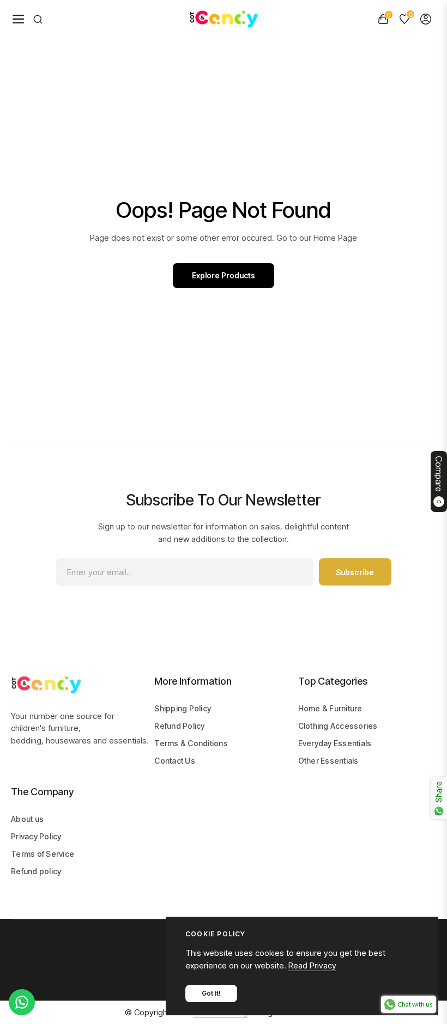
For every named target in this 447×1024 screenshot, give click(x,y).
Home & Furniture (330, 708)
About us (27, 819)
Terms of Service (42, 853)
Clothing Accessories (338, 725)
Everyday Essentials (335, 743)
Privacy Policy (36, 836)
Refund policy (36, 871)
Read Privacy (312, 965)
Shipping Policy (182, 708)
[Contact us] (22, 1002)
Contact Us (174, 760)
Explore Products (223, 275)
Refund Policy (179, 725)
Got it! (211, 993)
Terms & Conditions (191, 743)
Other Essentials (328, 760)
